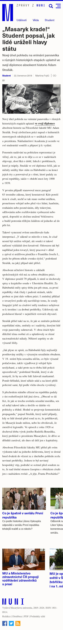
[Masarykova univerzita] (13, 602)
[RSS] (17, 623)
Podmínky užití (37, 616)
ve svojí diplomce (45, 123)
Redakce (6, 616)
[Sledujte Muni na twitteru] (11, 623)
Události (22, 20)
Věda (36, 20)
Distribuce (17, 616)
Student (49, 20)
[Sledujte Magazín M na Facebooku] (4, 623)
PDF (26, 616)
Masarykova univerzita (21, 607)
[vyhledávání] (51, 6)
